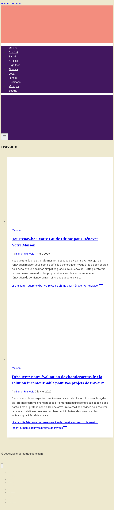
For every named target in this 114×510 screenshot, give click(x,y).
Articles (13, 60)
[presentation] (60, 190)
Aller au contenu (11, 3)
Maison (13, 48)
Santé (12, 56)
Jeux (12, 73)
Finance (13, 69)
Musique (14, 86)
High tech (14, 65)
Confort (13, 52)
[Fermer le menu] (2, 465)
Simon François (25, 253)
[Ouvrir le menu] (4, 136)
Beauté (13, 90)
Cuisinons (15, 82)
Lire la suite (55, 285)
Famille (13, 77)
